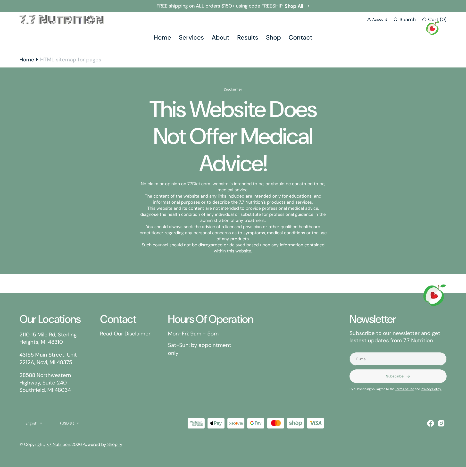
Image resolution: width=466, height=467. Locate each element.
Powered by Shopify (102, 444)
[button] (377, 19)
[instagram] (441, 423)
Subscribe (395, 376)
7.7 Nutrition (58, 444)
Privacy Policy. (431, 389)
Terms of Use (404, 389)
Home (26, 59)
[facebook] (430, 423)
